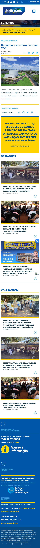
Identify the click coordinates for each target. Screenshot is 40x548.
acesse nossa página (27, 508)
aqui (17, 442)
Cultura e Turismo (9, 41)
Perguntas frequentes (10, 512)
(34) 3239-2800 (10, 439)
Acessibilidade (33, 2)
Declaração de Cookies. (14, 540)
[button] (33, 11)
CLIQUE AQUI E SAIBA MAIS (20, 146)
